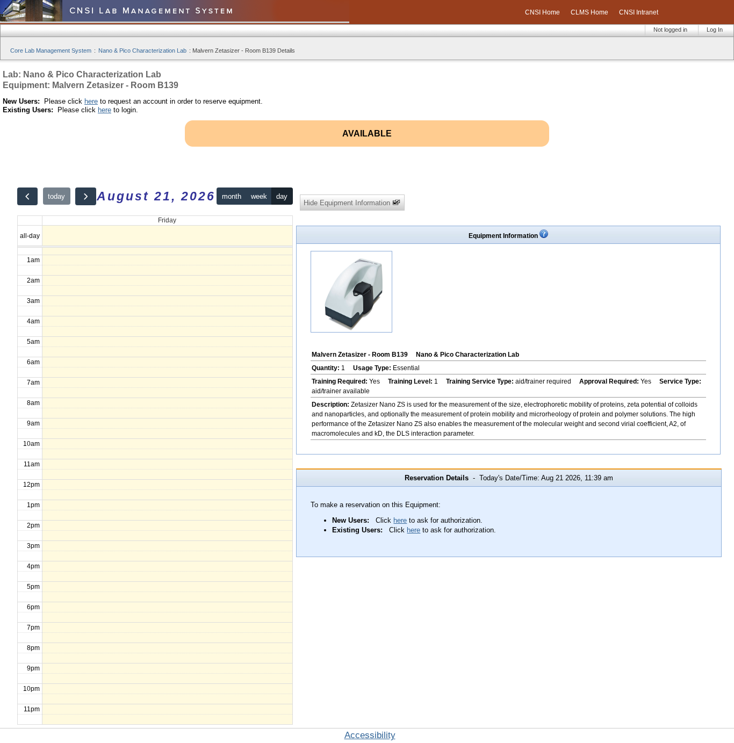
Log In (715, 29)
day (281, 196)
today (56, 196)
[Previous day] (27, 196)
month (231, 196)
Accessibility (369, 735)
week (259, 196)
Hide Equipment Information (348, 203)
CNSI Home (542, 12)
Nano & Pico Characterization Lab (142, 50)
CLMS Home (589, 12)
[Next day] (85, 196)
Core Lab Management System (50, 50)
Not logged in (670, 29)
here (91, 101)
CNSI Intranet (638, 12)
